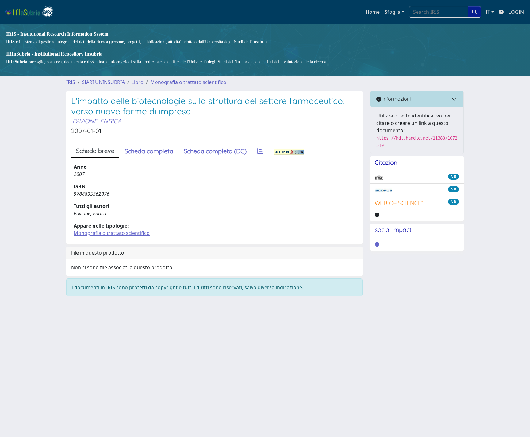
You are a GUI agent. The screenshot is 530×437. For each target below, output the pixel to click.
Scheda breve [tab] (95, 151)
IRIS (70, 82)
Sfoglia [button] (393, 12)
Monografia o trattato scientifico (188, 82)
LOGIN (516, 12)
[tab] (260, 151)
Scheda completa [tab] (149, 151)
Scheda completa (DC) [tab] (215, 151)
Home (373, 12)
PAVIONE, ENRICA (96, 121)
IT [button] (488, 12)
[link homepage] (32, 12)
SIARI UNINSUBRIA (103, 82)
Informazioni (396, 99)
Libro (138, 82)
